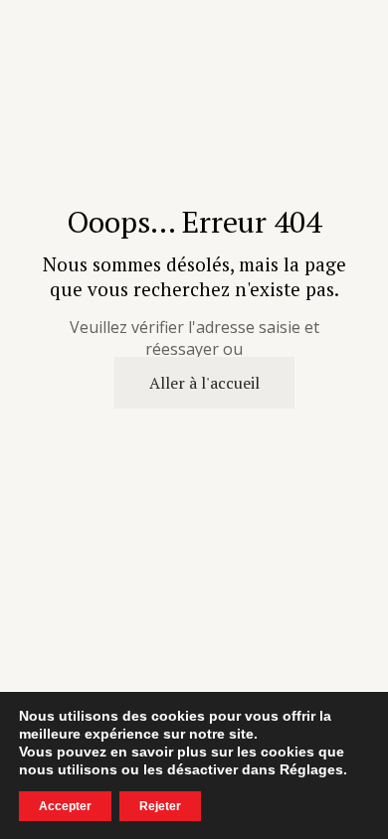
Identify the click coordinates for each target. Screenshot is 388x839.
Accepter (65, 806)
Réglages (311, 769)
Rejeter (160, 806)
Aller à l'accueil (204, 383)
